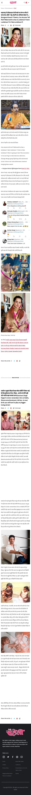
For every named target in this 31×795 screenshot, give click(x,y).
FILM (15, 8)
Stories (17, 773)
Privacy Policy (5, 768)
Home (3, 761)
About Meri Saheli (19, 761)
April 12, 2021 (25, 168)
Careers (4, 764)
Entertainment (9, 8)
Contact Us (18, 764)
